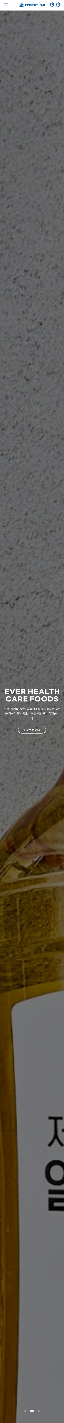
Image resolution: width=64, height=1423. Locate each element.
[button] (17, 1410)
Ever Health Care (32, 5)
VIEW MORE (32, 729)
